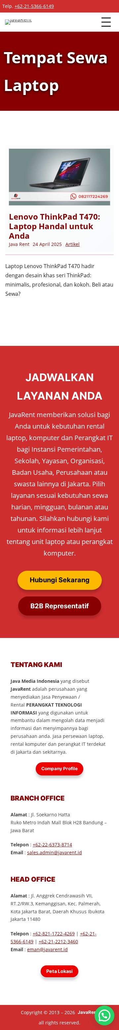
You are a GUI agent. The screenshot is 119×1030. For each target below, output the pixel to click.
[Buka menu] (106, 22)
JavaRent (88, 1012)
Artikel (72, 244)
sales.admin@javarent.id (54, 852)
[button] (104, 1015)
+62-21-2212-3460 (58, 941)
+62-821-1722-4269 (54, 933)
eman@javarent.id (47, 949)
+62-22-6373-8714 (52, 844)
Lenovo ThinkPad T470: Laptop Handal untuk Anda (54, 226)
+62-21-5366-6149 (34, 6)
